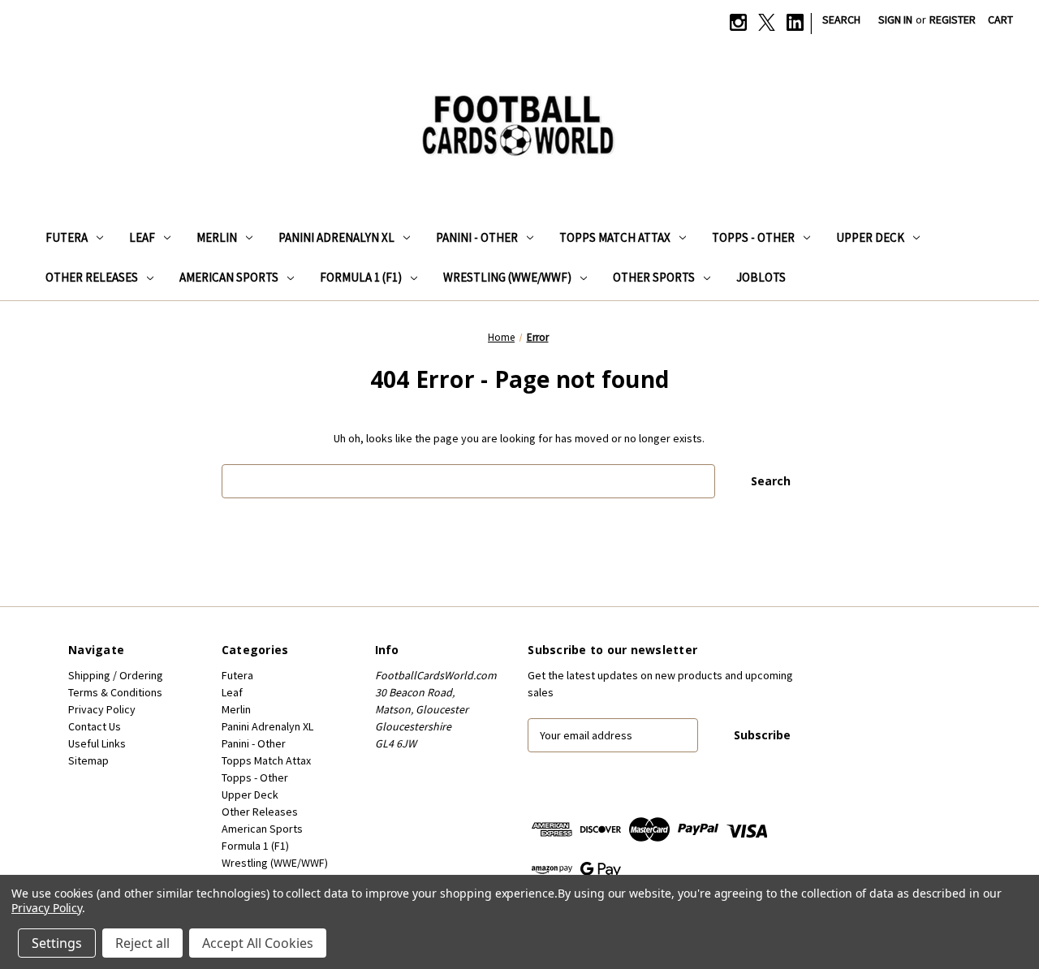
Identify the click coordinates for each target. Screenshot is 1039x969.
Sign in (895, 19)
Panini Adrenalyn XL (336, 237)
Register (952, 19)
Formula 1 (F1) (361, 277)
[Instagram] (738, 22)
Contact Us (94, 726)
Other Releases (91, 277)
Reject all (142, 943)
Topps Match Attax (614, 237)
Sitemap (88, 760)
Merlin (216, 237)
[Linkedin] (795, 22)
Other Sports (654, 277)
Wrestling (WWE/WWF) (507, 277)
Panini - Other (477, 237)
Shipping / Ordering (115, 675)
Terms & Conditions (115, 692)
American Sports (228, 277)
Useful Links (97, 743)
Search (841, 19)
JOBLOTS (761, 277)
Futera (66, 237)
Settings (57, 943)
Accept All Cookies (257, 943)
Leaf (142, 237)
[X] (766, 22)
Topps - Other (753, 237)
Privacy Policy (102, 709)
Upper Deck (870, 237)
